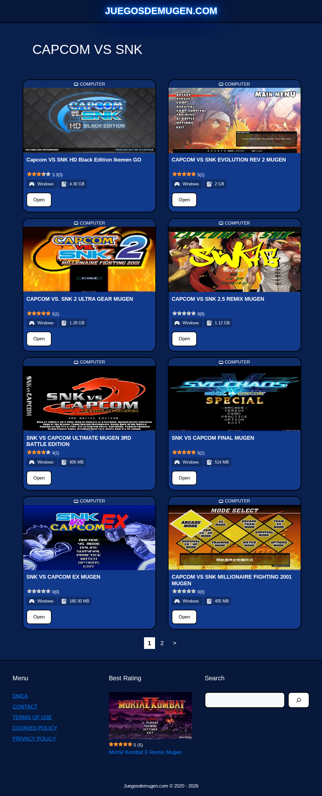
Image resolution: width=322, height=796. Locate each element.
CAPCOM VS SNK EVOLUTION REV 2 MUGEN (229, 160)
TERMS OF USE (32, 717)
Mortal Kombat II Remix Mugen (145, 752)
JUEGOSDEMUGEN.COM (161, 11)
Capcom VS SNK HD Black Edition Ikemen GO (83, 160)
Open (39, 199)
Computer (92, 84)
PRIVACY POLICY (34, 739)
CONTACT (25, 707)
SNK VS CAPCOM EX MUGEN (63, 577)
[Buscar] (298, 700)
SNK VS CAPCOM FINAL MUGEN (213, 438)
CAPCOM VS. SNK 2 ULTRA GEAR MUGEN (79, 299)
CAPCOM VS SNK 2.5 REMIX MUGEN (218, 299)
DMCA (20, 696)
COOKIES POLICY (35, 728)
